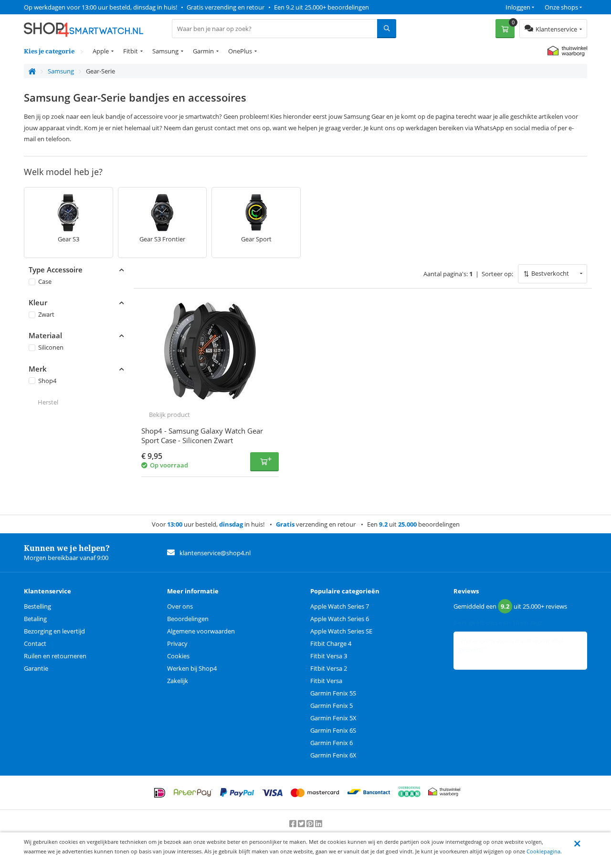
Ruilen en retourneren (55, 656)
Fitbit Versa (326, 680)
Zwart (46, 314)
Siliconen (50, 347)
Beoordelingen (188, 618)
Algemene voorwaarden (201, 631)
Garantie (36, 668)
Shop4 (47, 380)
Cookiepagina (543, 851)
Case (45, 281)
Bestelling (37, 606)
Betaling (35, 618)
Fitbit (130, 51)
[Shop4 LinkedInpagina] (318, 824)
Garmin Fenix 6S (333, 730)
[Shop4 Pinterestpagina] (310, 824)
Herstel (48, 402)
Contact (35, 643)
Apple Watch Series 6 (339, 618)
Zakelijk (177, 680)
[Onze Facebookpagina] (293, 824)
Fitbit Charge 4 (330, 643)
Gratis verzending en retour (225, 7)
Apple (101, 51)
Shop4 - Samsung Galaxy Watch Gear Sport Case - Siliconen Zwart (202, 435)
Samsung (165, 51)
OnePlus (240, 51)
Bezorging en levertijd (54, 631)
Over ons (180, 606)
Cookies (178, 656)
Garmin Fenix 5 (331, 705)
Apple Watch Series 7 (339, 606)
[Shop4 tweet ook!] (302, 824)
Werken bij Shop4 (192, 668)
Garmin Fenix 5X (333, 718)
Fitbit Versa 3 (328, 656)
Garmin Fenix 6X (333, 755)
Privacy (177, 643)
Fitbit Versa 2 (328, 668)
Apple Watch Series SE (341, 631)
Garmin (203, 51)
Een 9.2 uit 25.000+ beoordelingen (321, 7)
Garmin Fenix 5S (333, 693)
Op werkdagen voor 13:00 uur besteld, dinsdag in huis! (100, 7)
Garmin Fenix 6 (331, 742)
